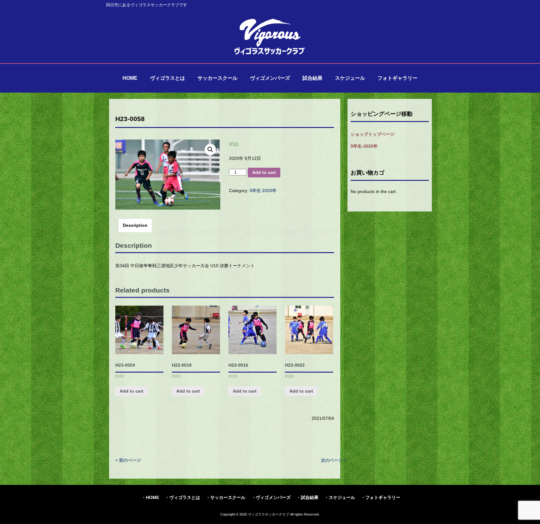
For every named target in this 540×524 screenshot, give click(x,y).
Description (135, 225)
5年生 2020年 (263, 190)
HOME (152, 497)
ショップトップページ (372, 134)
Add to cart (264, 172)
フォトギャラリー (382, 497)
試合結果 (309, 497)
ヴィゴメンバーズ (273, 497)
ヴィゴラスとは (184, 497)
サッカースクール (227, 497)
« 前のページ (128, 460)
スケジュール (342, 497)
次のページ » (334, 460)
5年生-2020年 (364, 146)
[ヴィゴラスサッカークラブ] (270, 54)
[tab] (135, 225)
